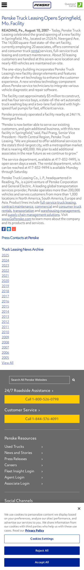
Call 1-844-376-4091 (42, 418)
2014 (5, 311)
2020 (5, 281)
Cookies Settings (41, 539)
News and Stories (18, 453)
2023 (5, 265)
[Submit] (73, 379)
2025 (5, 255)
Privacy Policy (34, 530)
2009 (5, 337)
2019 (5, 286)
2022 (5, 271)
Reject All (42, 550)
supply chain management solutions (34, 214)
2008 (5, 342)
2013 (5, 317)
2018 (5, 291)
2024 (5, 260)
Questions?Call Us (70, 4)
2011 (5, 327)
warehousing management (60, 210)
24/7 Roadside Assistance (27, 390)
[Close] (79, 508)
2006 (5, 352)
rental (35, 51)
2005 (5, 358)
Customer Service (20, 410)
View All (7, 363)
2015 (5, 306)
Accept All (42, 562)
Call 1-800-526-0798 (42, 399)
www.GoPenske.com (16, 218)
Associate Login (17, 483)
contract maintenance (17, 206)
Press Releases (15, 459)
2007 (5, 347)
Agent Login (14, 477)
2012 (5, 322)
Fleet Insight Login (19, 471)
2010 (5, 332)
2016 (5, 301)
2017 (5, 296)
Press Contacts (13, 237)
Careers (10, 465)
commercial (43, 206)
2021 (5, 276)
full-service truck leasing (58, 202)
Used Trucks (14, 446)
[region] (42, 536)
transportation (23, 210)
